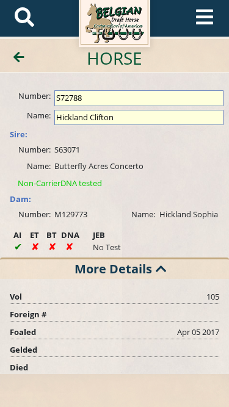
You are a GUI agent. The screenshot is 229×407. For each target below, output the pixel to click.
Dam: (20, 198)
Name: (39, 115)
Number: (34, 95)
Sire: (18, 134)
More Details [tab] (113, 269)
